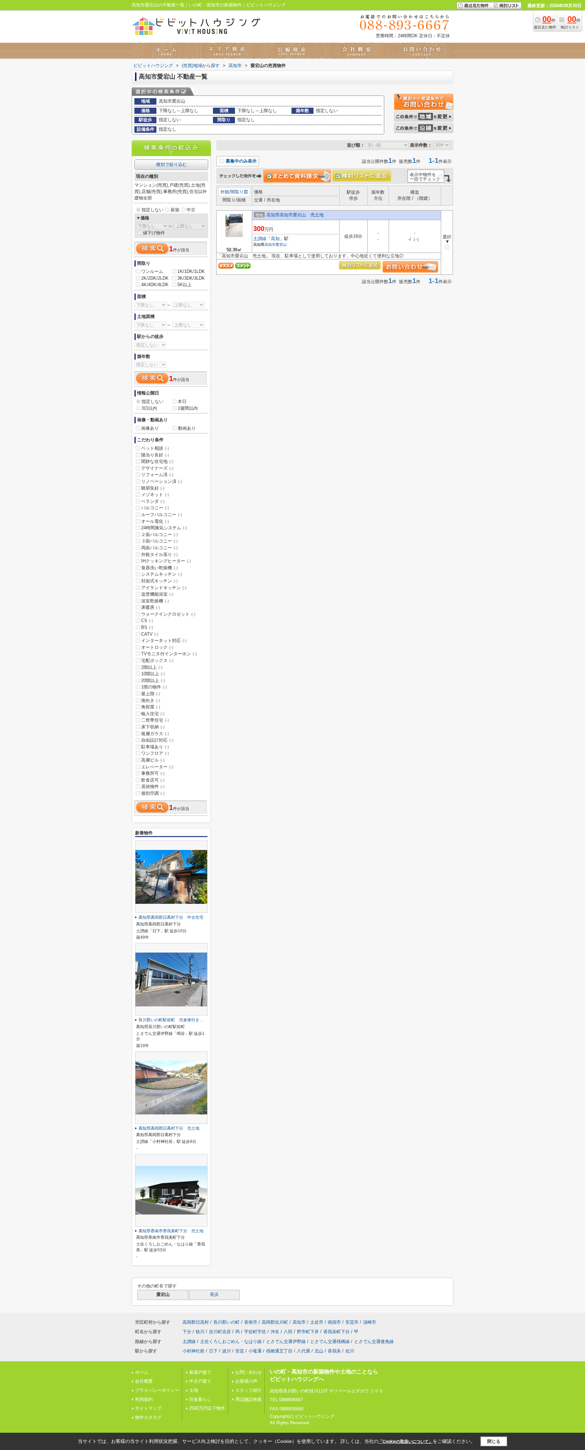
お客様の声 (246, 1381)
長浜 (214, 1294)
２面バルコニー (159, 534)
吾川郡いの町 (226, 1322)
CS (147, 620)
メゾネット (155, 494)
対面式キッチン (159, 580)
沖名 (274, 1331)
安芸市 (352, 1322)
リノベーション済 (161, 481)
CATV (149, 634)
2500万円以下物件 (207, 1408)
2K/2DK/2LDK (155, 278)
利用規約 (144, 1399)
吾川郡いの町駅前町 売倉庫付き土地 (173, 1020)
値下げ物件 (154, 232)
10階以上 (153, 673)
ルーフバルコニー (161, 514)
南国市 (334, 1322)
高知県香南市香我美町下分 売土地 (170, 1231)
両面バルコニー (159, 547)
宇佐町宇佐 (255, 1331)
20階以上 (153, 680)
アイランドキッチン (164, 587)
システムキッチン (161, 574)
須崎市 (369, 1322)
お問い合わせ (248, 1372)
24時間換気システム (164, 527)
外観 (224, 191)
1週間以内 (188, 408)
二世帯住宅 (155, 720)
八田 (288, 1331)
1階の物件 (154, 686)
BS (147, 627)
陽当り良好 (155, 454)
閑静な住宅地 (157, 461)
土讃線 (259, 238)
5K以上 (184, 284)
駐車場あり (155, 746)
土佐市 (316, 1322)
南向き (150, 700)
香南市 (250, 1322)
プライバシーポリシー (157, 1390)
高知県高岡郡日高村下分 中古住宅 (170, 917)
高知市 (270, 244)
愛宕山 (281, 244)
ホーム (141, 1372)
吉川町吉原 (220, 1331)
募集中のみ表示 (240, 161)
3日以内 (149, 408)
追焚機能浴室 (157, 594)
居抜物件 (153, 786)
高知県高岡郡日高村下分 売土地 (168, 1128)
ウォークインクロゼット (168, 614)
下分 (186, 1331)
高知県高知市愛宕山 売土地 (295, 214)
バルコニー (155, 507)
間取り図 (239, 191)
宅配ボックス (157, 660)
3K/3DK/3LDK (191, 278)
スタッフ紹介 (248, 1390)
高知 (275, 238)
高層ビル (153, 760)
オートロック (157, 647)
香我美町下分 (336, 1331)
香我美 (334, 1350)
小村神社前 (193, 1350)
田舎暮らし (200, 1399)
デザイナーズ (157, 468)
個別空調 (153, 793)
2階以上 (151, 667)
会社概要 (144, 1381)
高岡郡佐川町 (275, 1322)
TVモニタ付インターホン (169, 653)
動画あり (187, 428)
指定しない (153, 209)
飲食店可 (153, 780)
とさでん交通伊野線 (286, 1341)
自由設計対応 (157, 740)
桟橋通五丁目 (279, 1350)
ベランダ (153, 501)
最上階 (150, 693)
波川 (226, 1350)
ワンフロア (155, 753)
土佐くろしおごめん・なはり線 (231, 1341)
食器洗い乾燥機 (159, 567)
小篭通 (255, 1350)
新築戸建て (200, 1372)
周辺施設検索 (248, 1399)
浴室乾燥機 (155, 600)
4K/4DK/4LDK (155, 284)
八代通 (303, 1350)
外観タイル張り (159, 554)
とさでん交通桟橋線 (330, 1341)
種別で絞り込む (171, 164)
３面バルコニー (159, 540)
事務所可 (153, 773)
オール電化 (155, 521)
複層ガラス (155, 733)
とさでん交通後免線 (374, 1341)
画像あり (150, 428)
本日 (182, 401)
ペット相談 (155, 448)
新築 (175, 209)
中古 (191, 209)
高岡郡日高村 (195, 1322)
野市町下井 (308, 1331)
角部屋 (150, 706)
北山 (319, 1350)
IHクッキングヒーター (166, 560)
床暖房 (150, 607)
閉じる (493, 1441)
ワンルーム (152, 271)
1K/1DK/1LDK (191, 271)
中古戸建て (200, 1381)
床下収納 (153, 726)
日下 (213, 1350)
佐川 (349, 1350)
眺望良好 (153, 488)
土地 (193, 1390)
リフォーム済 (157, 474)
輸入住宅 (153, 713)
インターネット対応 (164, 640)
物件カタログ (148, 1417)
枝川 (200, 1331)
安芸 (239, 1350)
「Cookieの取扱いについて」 (405, 1441)
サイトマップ (148, 1408)
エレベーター (157, 766)
